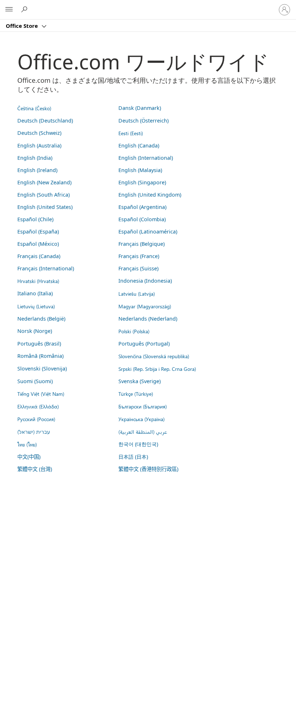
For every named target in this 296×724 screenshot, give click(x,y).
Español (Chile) (35, 219)
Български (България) (142, 406)
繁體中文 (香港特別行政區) (148, 469)
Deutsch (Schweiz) (39, 132)
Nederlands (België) (41, 318)
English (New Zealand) (44, 182)
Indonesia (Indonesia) (145, 280)
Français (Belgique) (141, 243)
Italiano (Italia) (35, 293)
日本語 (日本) (133, 456)
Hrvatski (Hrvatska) (38, 280)
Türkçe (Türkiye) (135, 393)
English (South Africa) (43, 194)
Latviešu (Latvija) (136, 293)
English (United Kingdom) (149, 194)
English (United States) (45, 207)
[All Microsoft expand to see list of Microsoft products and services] (9, 9)
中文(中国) (28, 456)
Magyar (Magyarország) (144, 306)
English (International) (145, 157)
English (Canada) (138, 145)
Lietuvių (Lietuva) (36, 306)
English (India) (34, 157)
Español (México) (38, 243)
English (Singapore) (142, 182)
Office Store (22, 25)
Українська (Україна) (141, 419)
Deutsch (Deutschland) (45, 120)
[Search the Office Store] (25, 9)
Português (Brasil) (39, 343)
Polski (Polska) (133, 331)
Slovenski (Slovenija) (42, 368)
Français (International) (45, 268)
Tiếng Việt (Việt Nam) (40, 393)
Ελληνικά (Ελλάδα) (38, 406)
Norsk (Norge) (34, 330)
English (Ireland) (37, 170)
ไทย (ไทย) (27, 444)
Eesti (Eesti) (130, 133)
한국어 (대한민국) (138, 444)
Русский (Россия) (36, 419)
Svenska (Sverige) (139, 381)
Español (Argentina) (142, 207)
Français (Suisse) (138, 268)
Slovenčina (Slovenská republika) (153, 356)
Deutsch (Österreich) (143, 120)
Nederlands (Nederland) (147, 318)
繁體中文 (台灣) (34, 469)
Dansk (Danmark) (139, 107)
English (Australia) (39, 145)
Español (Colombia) (142, 219)
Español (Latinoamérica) (147, 231)
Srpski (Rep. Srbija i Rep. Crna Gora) (157, 368)
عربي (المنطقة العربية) (142, 431)
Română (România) (40, 355)
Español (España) (38, 231)
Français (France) (138, 256)
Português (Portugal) (144, 343)
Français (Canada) (38, 256)
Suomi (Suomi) (35, 381)
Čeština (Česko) (34, 108)
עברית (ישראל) (33, 431)
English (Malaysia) (140, 170)
